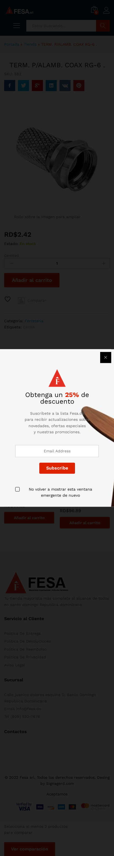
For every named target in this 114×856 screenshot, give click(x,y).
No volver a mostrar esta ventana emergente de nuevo (60, 492)
